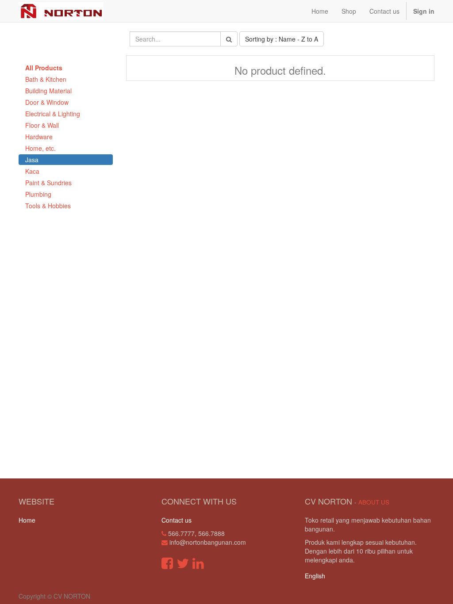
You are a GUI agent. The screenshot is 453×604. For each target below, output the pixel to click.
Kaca (32, 171)
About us (373, 502)
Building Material (48, 90)
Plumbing (38, 194)
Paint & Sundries (48, 182)
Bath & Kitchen (45, 79)
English (315, 575)
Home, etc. (40, 148)
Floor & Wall (42, 125)
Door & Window (47, 102)
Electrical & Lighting (52, 113)
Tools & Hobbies (48, 205)
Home (27, 520)
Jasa (31, 159)
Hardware (39, 136)
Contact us (176, 520)
